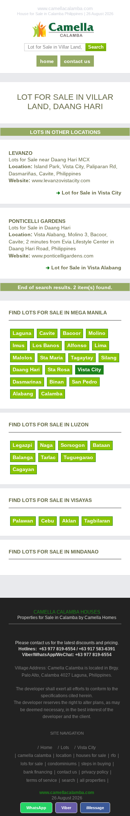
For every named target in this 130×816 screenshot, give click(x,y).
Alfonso (77, 345)
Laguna (22, 333)
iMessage (95, 808)
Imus (19, 345)
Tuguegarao (78, 457)
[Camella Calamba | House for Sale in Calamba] (65, 29)
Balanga (23, 457)
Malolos (22, 357)
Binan (56, 382)
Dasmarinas (27, 382)
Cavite (47, 333)
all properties (92, 780)
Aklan (69, 521)
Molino (96, 333)
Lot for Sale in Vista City (91, 193)
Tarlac (48, 457)
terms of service (41, 780)
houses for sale (91, 755)
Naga (46, 445)
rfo (113, 755)
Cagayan (23, 469)
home (47, 61)
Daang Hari (26, 369)
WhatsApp (36, 808)
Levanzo (20, 153)
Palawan (23, 521)
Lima (101, 345)
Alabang (23, 393)
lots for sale (32, 763)
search (68, 780)
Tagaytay (82, 357)
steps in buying (96, 763)
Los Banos (45, 345)
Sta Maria (51, 357)
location (64, 755)
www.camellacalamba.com (66, 792)
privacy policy (95, 772)
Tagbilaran (97, 521)
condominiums (62, 763)
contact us (77, 61)
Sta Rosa (59, 369)
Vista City (89, 369)
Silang (109, 357)
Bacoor (72, 333)
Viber (66, 808)
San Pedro (84, 382)
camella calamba (34, 755)
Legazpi (22, 445)
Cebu (47, 521)
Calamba (51, 393)
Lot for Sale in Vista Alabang (86, 267)
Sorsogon (73, 445)
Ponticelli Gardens (37, 221)
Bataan (101, 445)
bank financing (37, 772)
